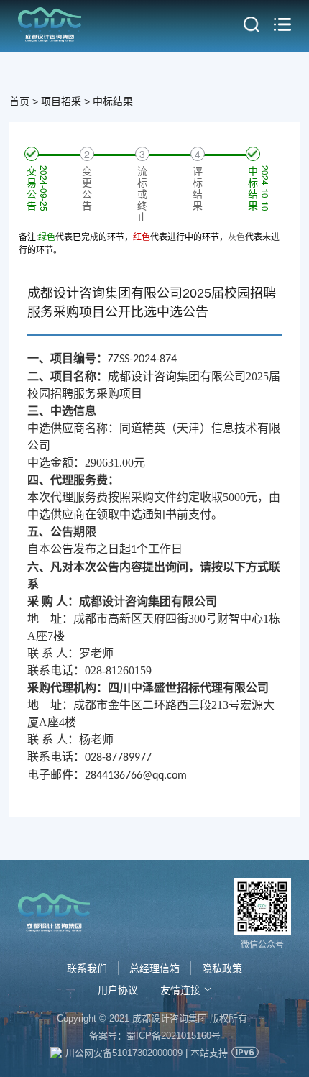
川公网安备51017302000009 (124, 1053)
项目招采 (61, 101)
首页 (19, 101)
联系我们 (87, 968)
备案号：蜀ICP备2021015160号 (155, 1035)
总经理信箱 (154, 968)
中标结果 (113, 101)
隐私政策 (222, 968)
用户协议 (118, 990)
